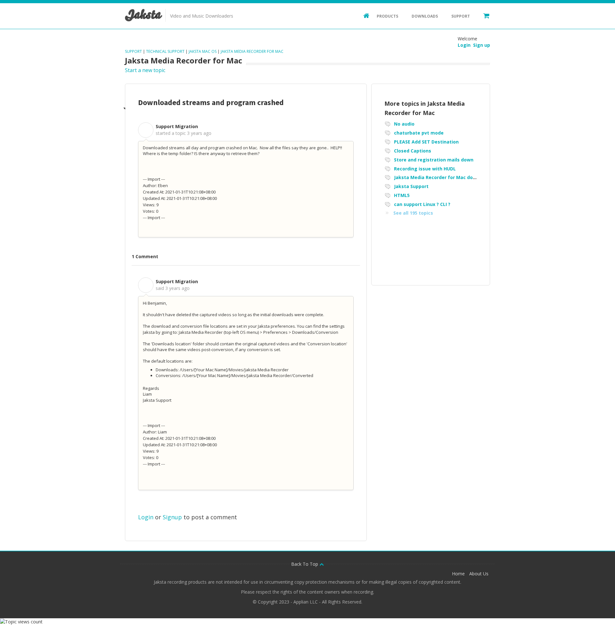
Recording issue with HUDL (425, 169)
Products (387, 16)
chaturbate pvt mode (419, 133)
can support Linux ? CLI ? (422, 204)
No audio (404, 124)
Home (458, 574)
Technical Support (165, 51)
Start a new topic (145, 70)
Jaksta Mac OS (203, 51)
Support (460, 16)
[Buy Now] (483, 15)
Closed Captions (412, 151)
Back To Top (305, 564)
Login (145, 517)
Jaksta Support (411, 186)
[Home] (363, 15)
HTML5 (402, 195)
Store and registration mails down (433, 160)
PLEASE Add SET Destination (426, 142)
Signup (172, 517)
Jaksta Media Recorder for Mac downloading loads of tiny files (466, 177)
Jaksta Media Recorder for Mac (252, 51)
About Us (478, 574)
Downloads (425, 16)
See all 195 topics (413, 213)
